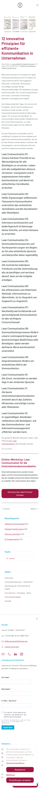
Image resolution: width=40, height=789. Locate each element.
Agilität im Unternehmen (28, 66)
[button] (37, 5)
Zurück (7, 509)
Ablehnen (10, 775)
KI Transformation (12, 539)
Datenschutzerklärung (15, 763)
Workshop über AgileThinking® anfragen (20, 493)
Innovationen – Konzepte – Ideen (18, 593)
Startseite (9, 578)
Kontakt (8, 601)
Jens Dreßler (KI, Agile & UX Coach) (23, 64)
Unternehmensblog (13, 597)
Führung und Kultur (13, 534)
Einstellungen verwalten (20, 780)
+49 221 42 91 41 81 (12, 647)
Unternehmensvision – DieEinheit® (19, 582)
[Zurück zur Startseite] (20, 5)
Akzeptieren (20, 769)
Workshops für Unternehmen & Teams (17, 587)
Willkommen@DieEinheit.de (16, 641)
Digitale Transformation (9, 68)
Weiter (33, 509)
